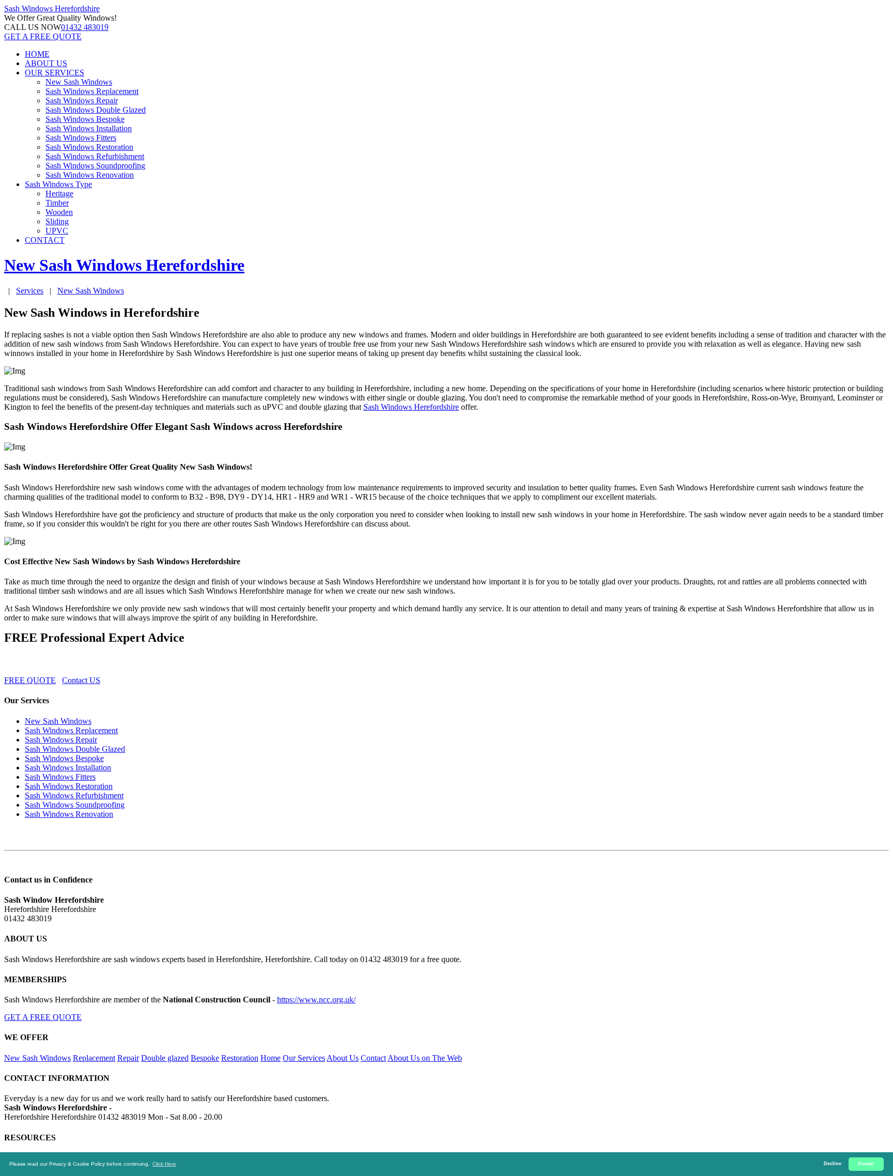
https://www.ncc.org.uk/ (316, 999)
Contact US (81, 680)
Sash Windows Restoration (89, 147)
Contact (373, 1058)
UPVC (56, 230)
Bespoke (205, 1058)
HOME (37, 54)
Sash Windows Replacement (91, 91)
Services (29, 290)
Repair (128, 1058)
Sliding (57, 221)
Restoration (239, 1058)
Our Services (304, 1058)
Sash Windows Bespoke (85, 119)
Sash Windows (52, 8)
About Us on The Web (425, 1058)
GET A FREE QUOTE (43, 36)
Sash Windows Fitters (80, 137)
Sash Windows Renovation (89, 175)
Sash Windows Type (58, 184)
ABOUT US (46, 63)
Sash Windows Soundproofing (95, 165)
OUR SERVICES (54, 72)
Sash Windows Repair (81, 100)
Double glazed (165, 1058)
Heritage (59, 193)
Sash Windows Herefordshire (411, 407)
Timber (57, 202)
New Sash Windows (78, 82)
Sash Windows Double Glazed (95, 109)
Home (270, 1058)
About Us (343, 1058)
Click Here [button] (164, 1164)
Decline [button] (832, 1163)
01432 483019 (85, 27)
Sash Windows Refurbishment (94, 156)
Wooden (59, 212)
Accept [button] (866, 1163)
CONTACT (45, 240)
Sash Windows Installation (88, 128)
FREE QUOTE (30, 680)
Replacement (94, 1058)
